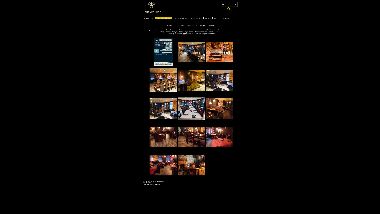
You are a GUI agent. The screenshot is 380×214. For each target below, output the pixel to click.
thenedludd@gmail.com (153, 184)
